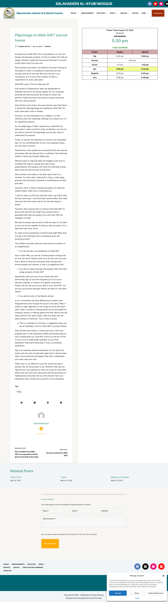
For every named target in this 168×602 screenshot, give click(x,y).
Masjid (137, 598)
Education (101, 13)
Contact (135, 13)
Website (104, 511)
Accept (118, 593)
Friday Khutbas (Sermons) (33, 567)
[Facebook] (149, 3)
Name (46, 511)
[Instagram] (161, 3)
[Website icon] (41, 428)
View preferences (155, 593)
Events (112, 13)
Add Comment (49, 519)
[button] (163, 576)
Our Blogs (7, 570)
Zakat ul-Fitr (15, 477)
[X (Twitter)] (34, 403)
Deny (137, 593)
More (144, 13)
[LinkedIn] (61, 403)
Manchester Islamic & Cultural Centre (40, 13)
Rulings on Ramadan (120, 477)
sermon (48, 46)
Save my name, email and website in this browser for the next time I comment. (69, 534)
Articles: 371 (41, 434)
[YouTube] (155, 3)
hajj (19, 392)
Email (75, 511)
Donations (158, 13)
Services (123, 13)
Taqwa (64, 477)
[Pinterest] (47, 403)
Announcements (87, 13)
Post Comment (50, 543)
